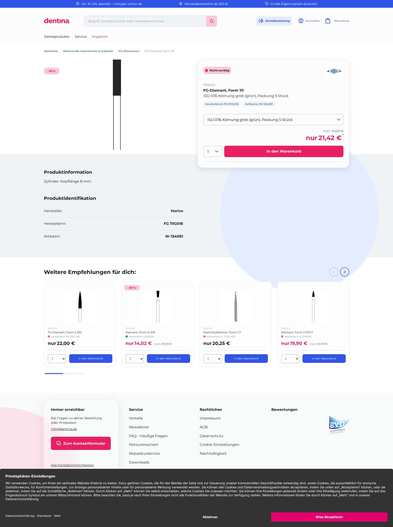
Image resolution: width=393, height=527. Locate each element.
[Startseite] (56, 22)
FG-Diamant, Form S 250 (65, 332)
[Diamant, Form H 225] (158, 307)
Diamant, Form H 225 (140, 332)
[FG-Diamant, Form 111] (116, 105)
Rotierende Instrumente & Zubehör (88, 51)
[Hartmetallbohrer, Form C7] (236, 307)
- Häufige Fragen (152, 436)
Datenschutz (211, 436)
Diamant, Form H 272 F (297, 332)
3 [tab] (80, 373)
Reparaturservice (144, 453)
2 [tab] (69, 373)
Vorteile (136, 418)
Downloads (139, 462)
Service (80, 37)
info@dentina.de (64, 429)
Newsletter (139, 427)
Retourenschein (144, 444)
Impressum (210, 418)
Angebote (100, 37)
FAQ (132, 436)
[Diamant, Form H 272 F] (313, 307)
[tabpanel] (80, 324)
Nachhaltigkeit (213, 453)
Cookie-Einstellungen (219, 444)
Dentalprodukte (56, 37)
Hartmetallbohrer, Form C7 (222, 332)
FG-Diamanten (128, 51)
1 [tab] (54, 373)
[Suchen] (211, 21)
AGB (204, 427)
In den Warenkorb (284, 151)
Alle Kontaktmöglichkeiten (72, 465)
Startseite (51, 51)
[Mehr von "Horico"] (334, 71)
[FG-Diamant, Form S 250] (80, 307)
